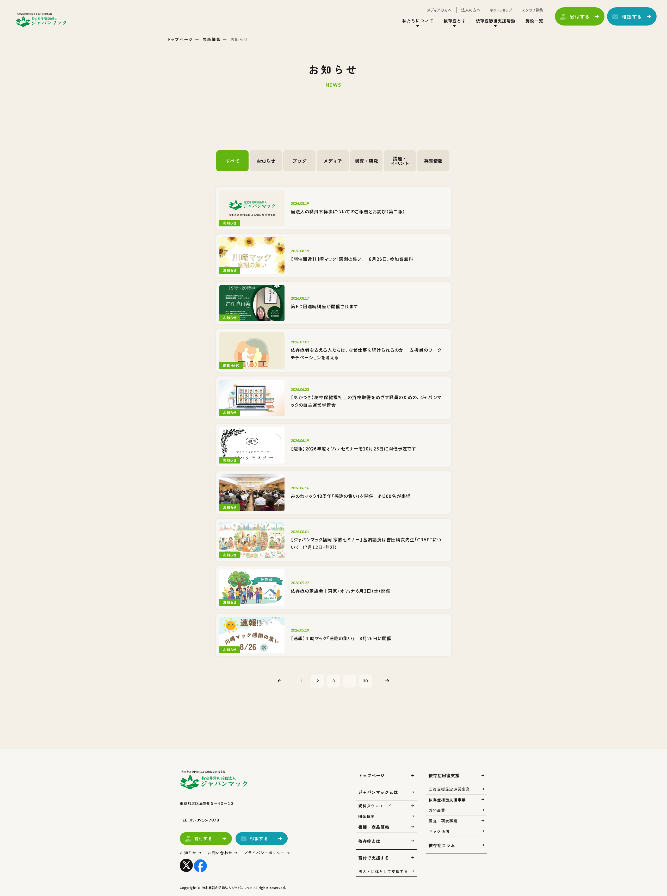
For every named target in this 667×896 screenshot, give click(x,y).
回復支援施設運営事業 (449, 789)
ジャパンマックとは (378, 792)
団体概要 (366, 816)
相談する (632, 16)
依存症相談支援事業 (447, 799)
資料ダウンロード (374, 805)
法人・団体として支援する (383, 871)
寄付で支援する (373, 858)
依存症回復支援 (444, 775)
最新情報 (211, 39)
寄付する (580, 16)
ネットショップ (501, 10)
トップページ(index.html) (41, 19)
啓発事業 (437, 810)
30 (365, 680)
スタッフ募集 (532, 10)
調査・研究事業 (443, 821)
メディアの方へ (439, 10)
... (349, 680)
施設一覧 (534, 20)
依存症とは (369, 841)
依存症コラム (442, 845)
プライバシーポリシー (264, 852)
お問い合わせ (220, 852)
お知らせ (188, 852)
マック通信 (439, 831)
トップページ (180, 39)
